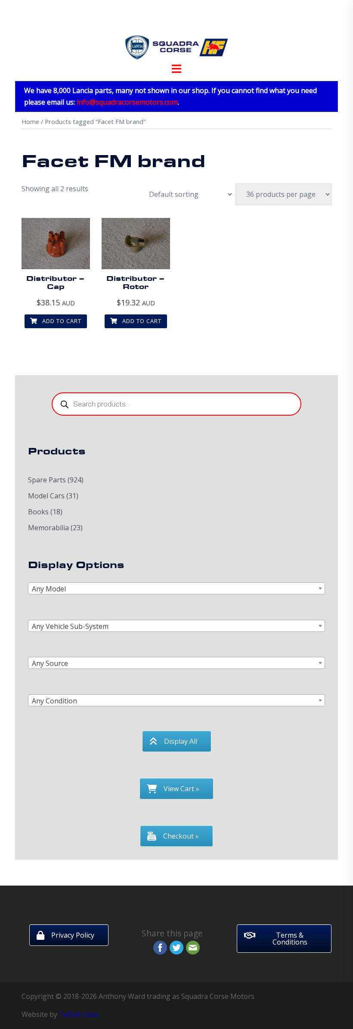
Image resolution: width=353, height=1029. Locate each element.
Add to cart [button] (60, 321)
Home (30, 121)
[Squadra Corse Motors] (176, 33)
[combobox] (176, 588)
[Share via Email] (193, 946)
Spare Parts (47, 480)
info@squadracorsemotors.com (127, 102)
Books (38, 511)
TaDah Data (78, 1014)
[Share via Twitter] (176, 946)
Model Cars (46, 496)
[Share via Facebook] (160, 946)
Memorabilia (48, 527)
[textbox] (176, 589)
